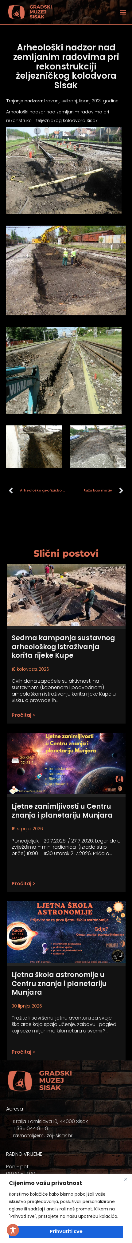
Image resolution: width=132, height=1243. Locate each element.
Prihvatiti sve (66, 1231)
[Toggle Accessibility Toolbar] (13, 1230)
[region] (66, 1208)
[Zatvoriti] (125, 1179)
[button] (123, 12)
